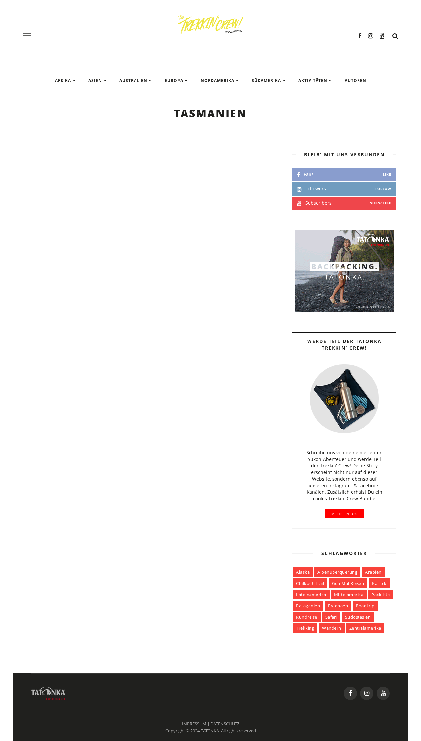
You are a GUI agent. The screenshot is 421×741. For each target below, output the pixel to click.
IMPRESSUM (194, 724)
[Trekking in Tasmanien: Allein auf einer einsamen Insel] (83, 190)
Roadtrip (196, 272)
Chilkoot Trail (310, 583)
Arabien (373, 572)
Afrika (63, 80)
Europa (174, 80)
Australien (133, 80)
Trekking (305, 628)
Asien (95, 80)
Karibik (379, 583)
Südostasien (358, 617)
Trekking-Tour (203, 153)
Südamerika (266, 80)
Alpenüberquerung (337, 572)
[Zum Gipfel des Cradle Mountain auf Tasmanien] (83, 308)
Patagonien (308, 606)
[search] (395, 35)
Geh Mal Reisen (348, 583)
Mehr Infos (344, 513)
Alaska (303, 572)
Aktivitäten (312, 80)
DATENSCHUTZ (224, 724)
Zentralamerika (365, 628)
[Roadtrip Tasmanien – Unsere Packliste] (83, 546)
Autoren (355, 80)
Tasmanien (168, 153)
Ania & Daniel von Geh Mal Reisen (210, 277)
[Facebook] (360, 35)
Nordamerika (217, 80)
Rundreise (306, 617)
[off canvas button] (27, 36)
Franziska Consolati (195, 158)
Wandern (331, 628)
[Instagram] (370, 35)
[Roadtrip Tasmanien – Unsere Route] (83, 427)
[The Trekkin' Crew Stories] (48, 692)
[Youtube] (382, 35)
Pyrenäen (338, 606)
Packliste (380, 594)
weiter (170, 220)
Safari (331, 617)
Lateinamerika (311, 594)
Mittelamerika (349, 594)
